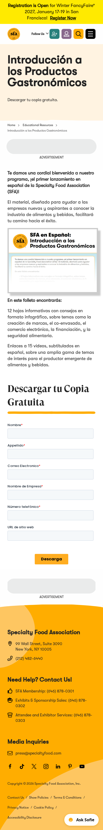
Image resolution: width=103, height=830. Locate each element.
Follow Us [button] (38, 34)
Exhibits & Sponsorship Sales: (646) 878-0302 (51, 703)
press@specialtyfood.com (38, 753)
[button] (67, 34)
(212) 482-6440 (29, 658)
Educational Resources (38, 125)
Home (11, 125)
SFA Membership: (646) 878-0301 (45, 691)
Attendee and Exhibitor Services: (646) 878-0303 (54, 718)
